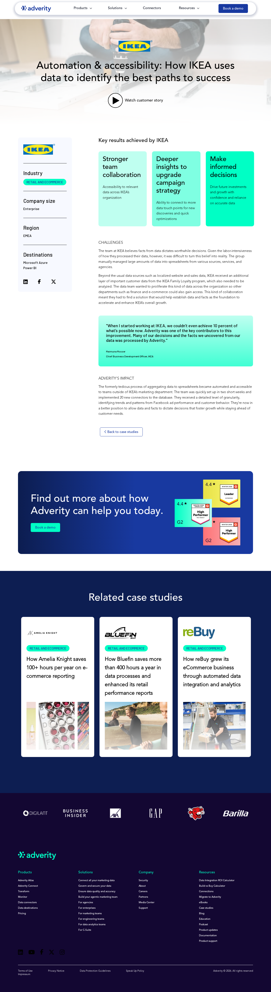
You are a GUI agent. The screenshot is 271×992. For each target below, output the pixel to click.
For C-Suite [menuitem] (84, 930)
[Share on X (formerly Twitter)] (53, 282)
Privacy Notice (56, 971)
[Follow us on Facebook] (41, 952)
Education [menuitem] (204, 919)
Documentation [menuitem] (208, 935)
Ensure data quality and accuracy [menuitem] (96, 891)
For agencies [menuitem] (85, 902)
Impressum (24, 974)
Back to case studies (122, 432)
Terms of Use (25, 971)
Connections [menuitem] (206, 891)
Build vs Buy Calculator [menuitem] (212, 886)
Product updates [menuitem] (208, 930)
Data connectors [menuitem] (27, 902)
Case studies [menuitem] (206, 908)
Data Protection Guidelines (95, 971)
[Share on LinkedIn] (25, 282)
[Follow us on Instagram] (62, 952)
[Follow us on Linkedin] (20, 952)
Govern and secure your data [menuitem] (94, 886)
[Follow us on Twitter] (51, 952)
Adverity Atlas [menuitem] (26, 880)
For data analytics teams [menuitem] (91, 924)
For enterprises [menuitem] (86, 908)
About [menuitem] (142, 886)
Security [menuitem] (143, 880)
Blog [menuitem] (201, 913)
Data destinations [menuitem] (28, 908)
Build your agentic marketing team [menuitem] (98, 897)
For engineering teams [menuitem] (91, 919)
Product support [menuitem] (208, 941)
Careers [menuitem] (143, 891)
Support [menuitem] (143, 908)
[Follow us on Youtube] (31, 952)
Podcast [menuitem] (203, 924)
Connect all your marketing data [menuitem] (96, 880)
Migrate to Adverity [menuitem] (210, 897)
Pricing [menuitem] (22, 913)
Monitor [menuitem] (22, 897)
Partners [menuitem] (143, 897)
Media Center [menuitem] (146, 902)
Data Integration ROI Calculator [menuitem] (216, 880)
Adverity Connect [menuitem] (28, 886)
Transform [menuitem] (23, 891)
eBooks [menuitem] (203, 902)
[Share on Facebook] (39, 282)
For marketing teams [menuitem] (90, 913)
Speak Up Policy (135, 971)
